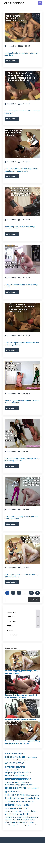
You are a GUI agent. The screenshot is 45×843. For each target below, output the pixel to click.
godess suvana (26, 792)
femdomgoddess (18, 779)
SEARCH (34, 599)
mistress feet (23, 808)
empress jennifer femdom (18, 772)
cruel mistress (14, 763)
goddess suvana (15, 788)
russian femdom (10, 820)
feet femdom (23, 775)
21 (31, 593)
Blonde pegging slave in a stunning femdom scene (20, 227)
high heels (20, 794)
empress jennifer (15, 767)
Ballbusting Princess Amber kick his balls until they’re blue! (22, 401)
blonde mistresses (22, 760)
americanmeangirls (15, 753)
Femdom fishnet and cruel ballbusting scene (21, 285)
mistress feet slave (11, 811)
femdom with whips (12, 785)
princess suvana (32, 817)
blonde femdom (10, 760)
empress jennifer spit (11, 775)
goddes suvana (33, 788)
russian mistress (23, 820)
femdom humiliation (22, 782)
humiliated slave (14, 798)
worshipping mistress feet (29, 825)
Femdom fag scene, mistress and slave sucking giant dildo (22, 343)
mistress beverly (10, 808)
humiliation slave (11, 801)
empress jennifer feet (12, 770)
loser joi (30, 801)
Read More (10, 60)
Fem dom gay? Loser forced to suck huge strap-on (22, 112)
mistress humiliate (26, 811)
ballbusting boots (15, 756)
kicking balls (23, 801)
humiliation (32, 798)
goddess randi (26, 785)
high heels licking (32, 795)
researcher (11, 46)
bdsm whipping (31, 757)
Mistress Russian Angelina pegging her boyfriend (21, 54)
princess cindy (21, 817)
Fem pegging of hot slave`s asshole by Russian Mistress (21, 575)
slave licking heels (10, 822)
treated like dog (22, 822)
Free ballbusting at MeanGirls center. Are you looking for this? (22, 459)
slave (32, 819)
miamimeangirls (17, 805)
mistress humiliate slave (18, 814)
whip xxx (32, 822)
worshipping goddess (12, 825)
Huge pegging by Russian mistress (20, 719)
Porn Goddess (13, 3)
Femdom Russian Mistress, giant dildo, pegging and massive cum (21, 170)
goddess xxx (12, 791)
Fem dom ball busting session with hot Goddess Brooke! (21, 517)
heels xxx (9, 794)
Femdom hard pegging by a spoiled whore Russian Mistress (21, 696)
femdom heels (9, 782)
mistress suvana (10, 817)
